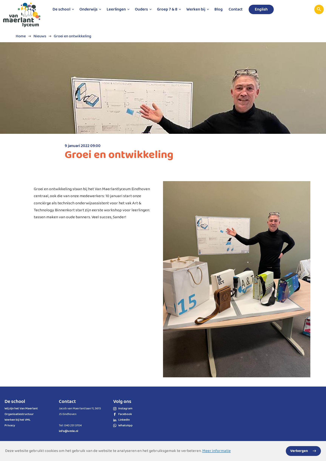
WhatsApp (125, 425)
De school (15, 401)
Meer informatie (216, 451)
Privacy (10, 425)
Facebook (125, 414)
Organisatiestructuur (19, 414)
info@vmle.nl (68, 431)
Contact (67, 401)
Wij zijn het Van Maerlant (21, 408)
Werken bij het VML (18, 419)
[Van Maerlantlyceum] (23, 16)
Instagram (125, 408)
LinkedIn (124, 419)
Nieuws (39, 36)
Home (21, 36)
